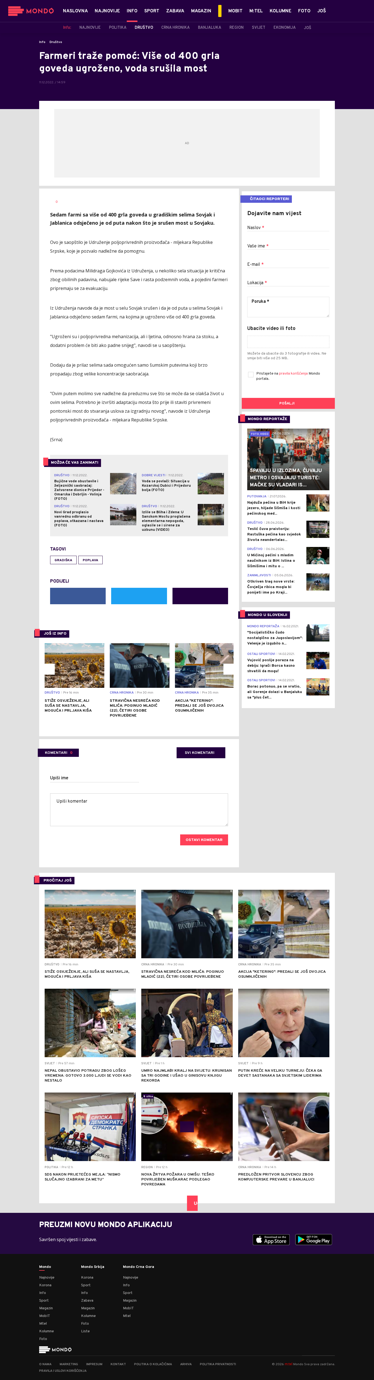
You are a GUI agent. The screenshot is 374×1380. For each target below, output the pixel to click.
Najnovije (46, 1277)
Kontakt (118, 1364)
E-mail (255, 265)
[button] (49, 669)
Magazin (46, 1308)
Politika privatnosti (218, 1364)
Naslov (255, 228)
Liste (85, 1331)
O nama (45, 1364)
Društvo (56, 42)
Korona (45, 1285)
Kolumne (46, 1331)
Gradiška (63, 560)
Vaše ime (258, 246)
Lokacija (257, 283)
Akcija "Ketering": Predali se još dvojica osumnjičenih (199, 705)
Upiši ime (59, 778)
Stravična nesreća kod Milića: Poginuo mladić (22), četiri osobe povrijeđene (135, 708)
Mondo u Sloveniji (267, 615)
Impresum (94, 1364)
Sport (44, 1300)
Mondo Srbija (92, 1267)
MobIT (44, 1316)
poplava (90, 560)
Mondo (45, 1267)
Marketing (69, 1364)
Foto (43, 1339)
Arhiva (186, 1364)
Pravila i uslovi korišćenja (63, 1371)
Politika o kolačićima (153, 1364)
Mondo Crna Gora (138, 1267)
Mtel (43, 1323)
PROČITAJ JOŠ (58, 880)
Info (42, 42)
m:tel (288, 1364)
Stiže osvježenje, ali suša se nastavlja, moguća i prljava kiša (68, 705)
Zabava (87, 1300)
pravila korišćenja (294, 373)
